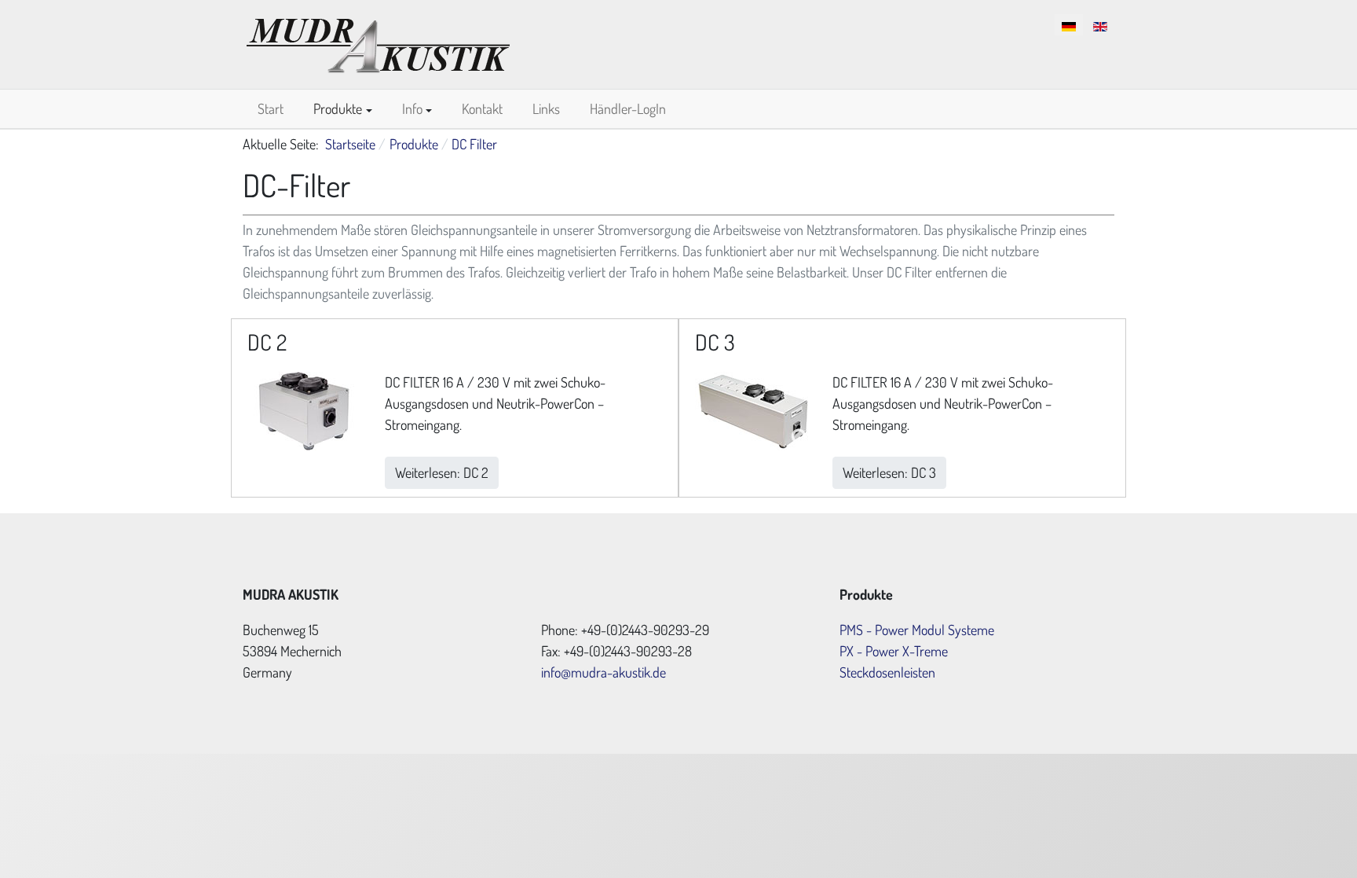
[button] (342, 109)
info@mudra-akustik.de (603, 672)
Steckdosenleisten (887, 672)
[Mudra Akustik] (378, 42)
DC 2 (267, 342)
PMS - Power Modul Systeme (916, 629)
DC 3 (715, 342)
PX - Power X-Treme (893, 650)
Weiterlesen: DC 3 (889, 472)
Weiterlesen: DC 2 (441, 472)
